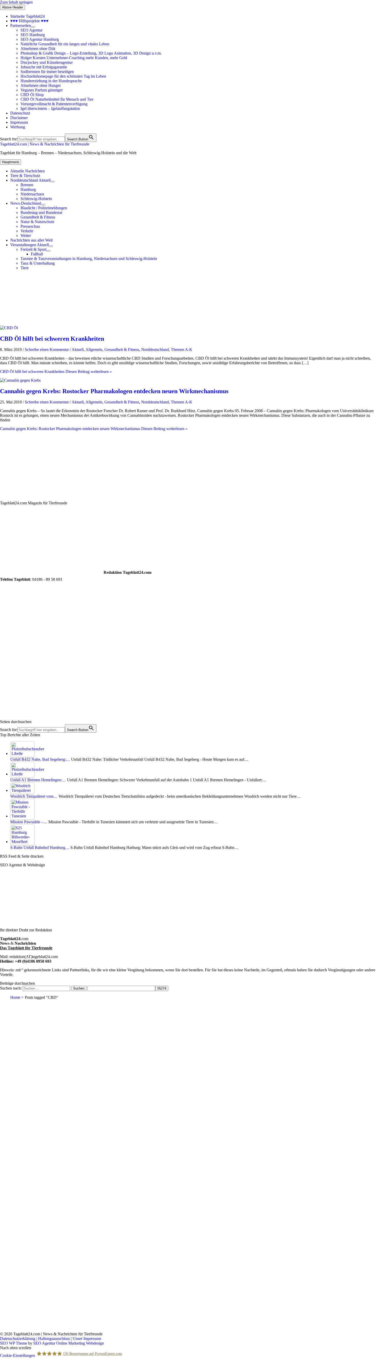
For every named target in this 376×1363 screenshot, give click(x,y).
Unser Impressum (87, 1338)
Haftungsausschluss (54, 1338)
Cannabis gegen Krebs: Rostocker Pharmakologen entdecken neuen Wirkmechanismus (114, 391)
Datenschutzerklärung (17, 1338)
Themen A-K (181, 349)
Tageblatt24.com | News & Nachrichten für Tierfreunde (44, 144)
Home (15, 997)
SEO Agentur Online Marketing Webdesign (68, 1343)
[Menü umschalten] (33, 27)
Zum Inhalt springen (16, 2)
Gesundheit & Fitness (121, 349)
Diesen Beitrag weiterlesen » (56, 371)
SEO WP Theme (13, 1343)
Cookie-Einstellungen (17, 1355)
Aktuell (78, 349)
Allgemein (93, 349)
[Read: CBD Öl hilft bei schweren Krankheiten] (9, 328)
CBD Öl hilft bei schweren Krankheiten (52, 338)
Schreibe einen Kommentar (47, 349)
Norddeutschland (155, 349)
